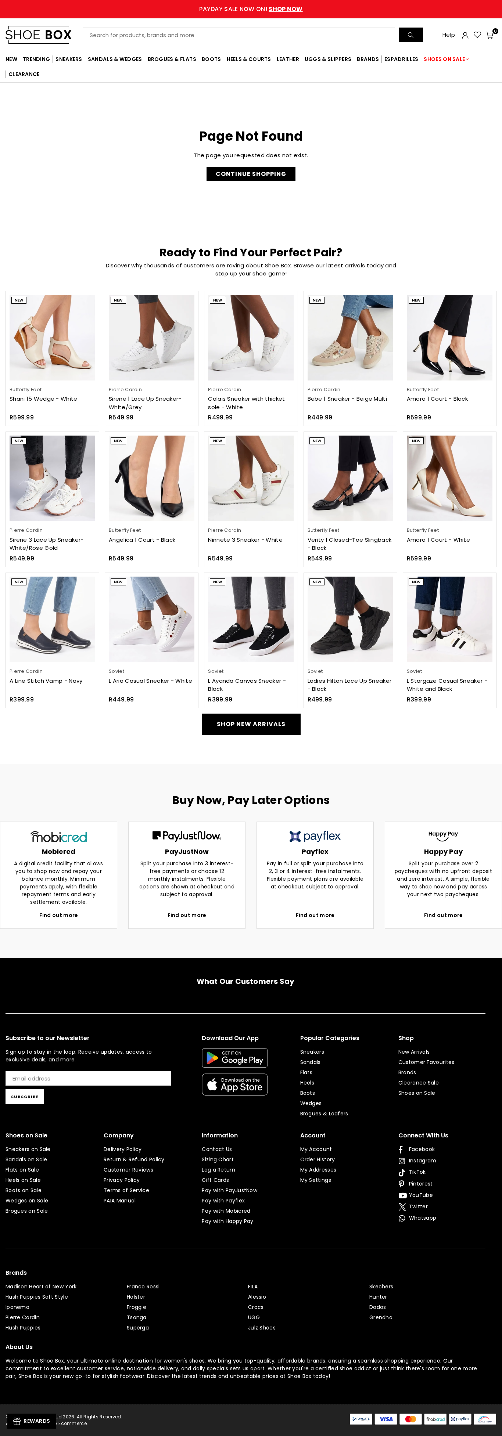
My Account (316, 1149)
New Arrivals (414, 1052)
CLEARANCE (24, 74)
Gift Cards (215, 1180)
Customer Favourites (426, 1062)
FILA (253, 1286)
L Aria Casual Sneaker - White (150, 681)
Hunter (378, 1296)
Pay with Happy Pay (227, 1221)
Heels (307, 1082)
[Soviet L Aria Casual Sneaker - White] (151, 619)
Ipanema (17, 1307)
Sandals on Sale (26, 1159)
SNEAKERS (68, 59)
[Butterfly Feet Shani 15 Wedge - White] (52, 337)
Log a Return (218, 1169)
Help (448, 35)
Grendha (380, 1317)
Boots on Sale (24, 1190)
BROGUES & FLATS (172, 59)
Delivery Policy (123, 1149)
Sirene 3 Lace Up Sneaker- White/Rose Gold (47, 544)
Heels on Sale (23, 1180)
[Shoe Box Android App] (235, 1062)
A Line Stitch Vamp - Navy (46, 681)
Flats (306, 1072)
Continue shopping (251, 174)
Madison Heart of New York (41, 1286)
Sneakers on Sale (28, 1149)
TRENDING (36, 59)
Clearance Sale (418, 1082)
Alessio (257, 1296)
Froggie (136, 1307)
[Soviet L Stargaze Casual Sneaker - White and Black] (449, 619)
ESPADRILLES (401, 59)
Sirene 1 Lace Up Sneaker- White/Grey (145, 403)
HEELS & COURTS (249, 59)
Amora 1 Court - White (438, 540)
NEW (11, 59)
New (19, 300)
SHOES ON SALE (444, 59)
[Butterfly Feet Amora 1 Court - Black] (449, 337)
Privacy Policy (122, 1180)
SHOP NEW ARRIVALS (251, 724)
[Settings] (465, 35)
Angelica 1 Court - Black (142, 540)
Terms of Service (126, 1190)
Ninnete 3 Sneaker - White (245, 540)
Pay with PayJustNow (229, 1190)
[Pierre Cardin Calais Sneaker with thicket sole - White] (251, 337)
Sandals (310, 1062)
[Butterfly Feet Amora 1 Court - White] (449, 478)
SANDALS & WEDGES (115, 59)
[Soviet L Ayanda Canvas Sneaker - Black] (251, 619)
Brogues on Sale (27, 1211)
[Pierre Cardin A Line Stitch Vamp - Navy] (52, 619)
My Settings (315, 1180)
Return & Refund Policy (134, 1159)
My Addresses (318, 1169)
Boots (307, 1093)
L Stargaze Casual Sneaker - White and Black (447, 685)
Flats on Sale (22, 1169)
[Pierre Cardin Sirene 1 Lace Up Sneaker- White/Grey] (151, 337)
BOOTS (211, 59)
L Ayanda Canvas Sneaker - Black (247, 685)
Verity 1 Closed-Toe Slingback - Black (350, 544)
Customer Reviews (128, 1169)
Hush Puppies (23, 1327)
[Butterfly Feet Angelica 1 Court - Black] (151, 478)
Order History (317, 1159)
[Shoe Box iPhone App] (235, 1090)
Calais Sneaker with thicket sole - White (246, 403)
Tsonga (137, 1317)
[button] (489, 35)
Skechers (381, 1286)
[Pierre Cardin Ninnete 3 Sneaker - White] (251, 478)
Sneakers (312, 1052)
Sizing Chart (218, 1159)
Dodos (377, 1307)
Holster (136, 1296)
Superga (138, 1327)
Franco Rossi (143, 1286)
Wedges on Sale (27, 1200)
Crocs (256, 1307)
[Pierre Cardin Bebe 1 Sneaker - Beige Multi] (350, 337)
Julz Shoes (262, 1327)
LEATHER (288, 59)
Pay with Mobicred (226, 1211)
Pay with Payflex (223, 1200)
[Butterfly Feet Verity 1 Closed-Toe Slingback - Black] (350, 478)
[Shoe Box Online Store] (44, 35)
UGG (254, 1317)
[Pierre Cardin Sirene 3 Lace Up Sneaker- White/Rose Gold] (52, 478)
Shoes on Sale (416, 1093)
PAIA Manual (120, 1200)
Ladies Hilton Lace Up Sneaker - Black (350, 685)
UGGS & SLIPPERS (328, 59)
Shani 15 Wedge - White (44, 399)
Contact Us (217, 1149)
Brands (407, 1072)
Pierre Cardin (23, 1317)
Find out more (58, 915)
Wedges (311, 1103)
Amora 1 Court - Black (437, 399)
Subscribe (25, 1097)
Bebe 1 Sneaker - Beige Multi (347, 399)
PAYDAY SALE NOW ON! (250, 9)
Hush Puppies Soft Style (37, 1296)
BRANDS (368, 59)
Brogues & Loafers (324, 1113)
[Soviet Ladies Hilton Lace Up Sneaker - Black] (350, 619)
